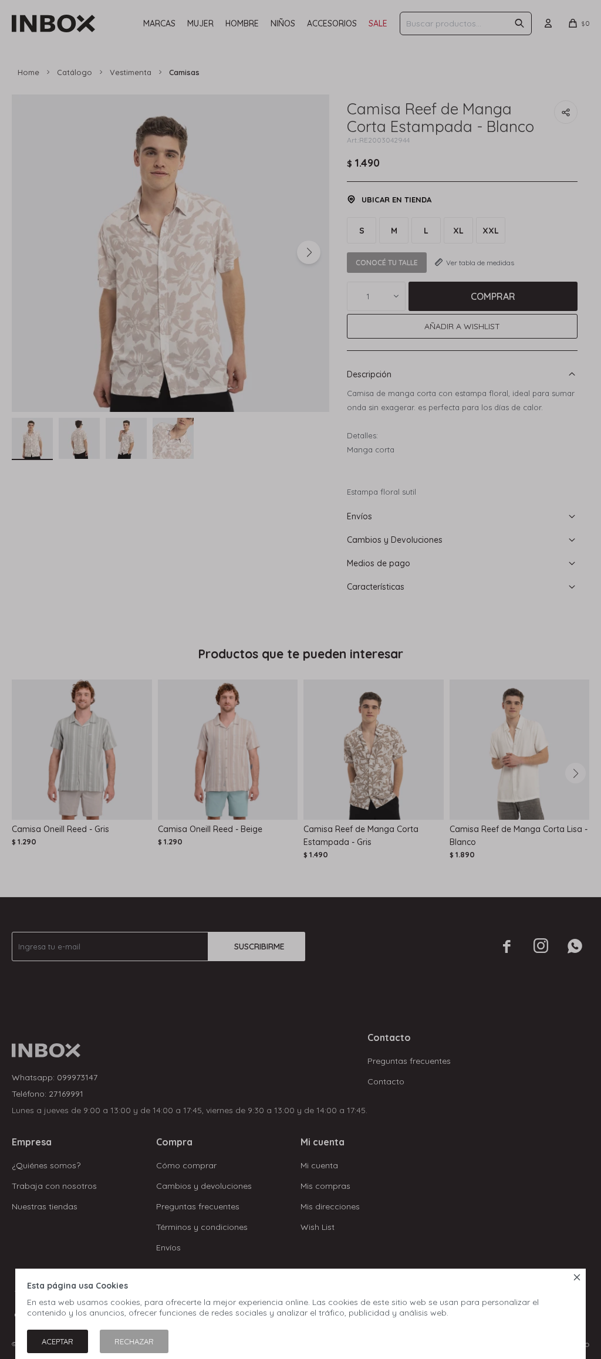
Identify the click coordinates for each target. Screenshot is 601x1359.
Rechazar (134, 1341)
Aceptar (57, 1341)
